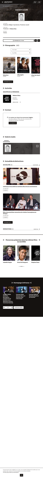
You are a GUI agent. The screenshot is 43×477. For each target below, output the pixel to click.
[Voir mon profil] (39, 2)
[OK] (21, 475)
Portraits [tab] (6, 140)
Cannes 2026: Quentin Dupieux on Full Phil (34, 296)
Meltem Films (13, 28)
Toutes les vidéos (19, 307)
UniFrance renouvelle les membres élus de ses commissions (20, 186)
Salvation (6, 75)
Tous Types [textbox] (14, 49)
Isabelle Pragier (7, 262)
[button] (37, 146)
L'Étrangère (20, 75)
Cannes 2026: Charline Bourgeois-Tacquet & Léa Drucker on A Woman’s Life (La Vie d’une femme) (8, 299)
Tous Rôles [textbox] (14, 52)
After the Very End (36, 75)
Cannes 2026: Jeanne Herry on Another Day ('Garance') (20, 296)
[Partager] (35, 40)
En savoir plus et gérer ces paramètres (11, 472)
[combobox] (21, 49)
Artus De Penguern (22, 262)
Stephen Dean (35, 262)
